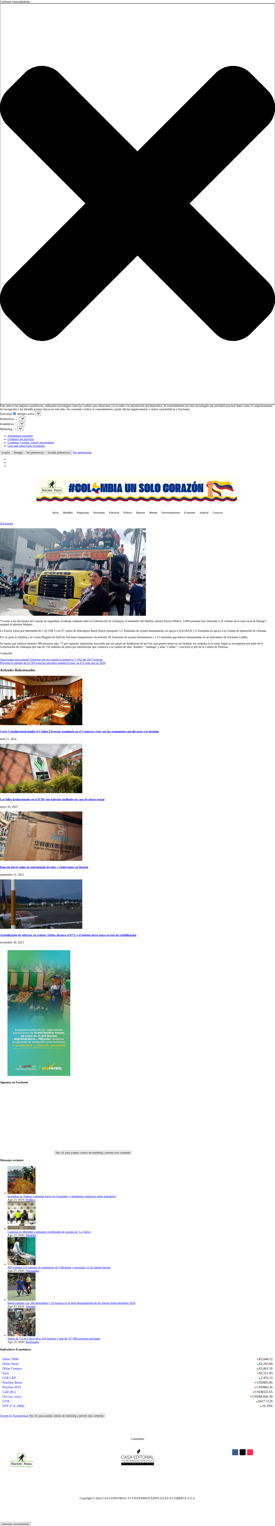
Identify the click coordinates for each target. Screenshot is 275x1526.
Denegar (18, 452)
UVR (6, 1401)
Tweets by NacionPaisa (52, 1415)
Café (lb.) (9, 1392)
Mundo (153, 512)
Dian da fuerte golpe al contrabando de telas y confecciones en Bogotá (44, 867)
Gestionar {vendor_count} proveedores (30, 442)
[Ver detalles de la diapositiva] (38, 1074)
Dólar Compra (12, 1368)
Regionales (83, 512)
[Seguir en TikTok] (250, 1452)
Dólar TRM (10, 1359)
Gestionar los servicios (20, 439)
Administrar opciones (20, 435)
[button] (137, 203)
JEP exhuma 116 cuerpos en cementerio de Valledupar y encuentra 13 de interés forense (59, 1267)
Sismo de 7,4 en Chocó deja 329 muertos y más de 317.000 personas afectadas (53, 1338)
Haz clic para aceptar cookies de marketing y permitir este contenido (93, 1152)
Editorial (114, 512)
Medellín (68, 512)
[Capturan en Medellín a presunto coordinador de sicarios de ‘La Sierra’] (21, 1228)
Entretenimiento (170, 512)
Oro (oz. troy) (11, 1396)
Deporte (140, 512)
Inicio (55, 512)
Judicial (203, 512)
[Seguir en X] (243, 1452)
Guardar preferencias (59, 452)
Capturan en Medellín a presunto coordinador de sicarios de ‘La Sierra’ (49, 1231)
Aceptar (5, 452)
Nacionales (99, 512)
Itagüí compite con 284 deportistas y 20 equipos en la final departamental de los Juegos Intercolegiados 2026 (71, 1303)
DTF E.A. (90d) (13, 1406)
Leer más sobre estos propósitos (26, 445)
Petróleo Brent (12, 1382)
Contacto (218, 512)
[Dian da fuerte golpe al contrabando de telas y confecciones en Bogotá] (41, 859)
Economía (189, 512)
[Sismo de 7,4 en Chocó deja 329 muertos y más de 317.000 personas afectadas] (21, 1335)
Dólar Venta (10, 1364)
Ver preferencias (35, 452)
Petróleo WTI (11, 1387)
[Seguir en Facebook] (235, 1452)
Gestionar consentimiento (15, 1524)
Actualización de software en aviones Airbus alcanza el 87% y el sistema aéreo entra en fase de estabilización (68, 935)
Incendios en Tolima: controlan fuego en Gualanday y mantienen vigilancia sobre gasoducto (61, 1196)
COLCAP (9, 1378)
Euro (5, 1373)
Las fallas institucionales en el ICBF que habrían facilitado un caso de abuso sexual (52, 799)
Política (127, 512)
